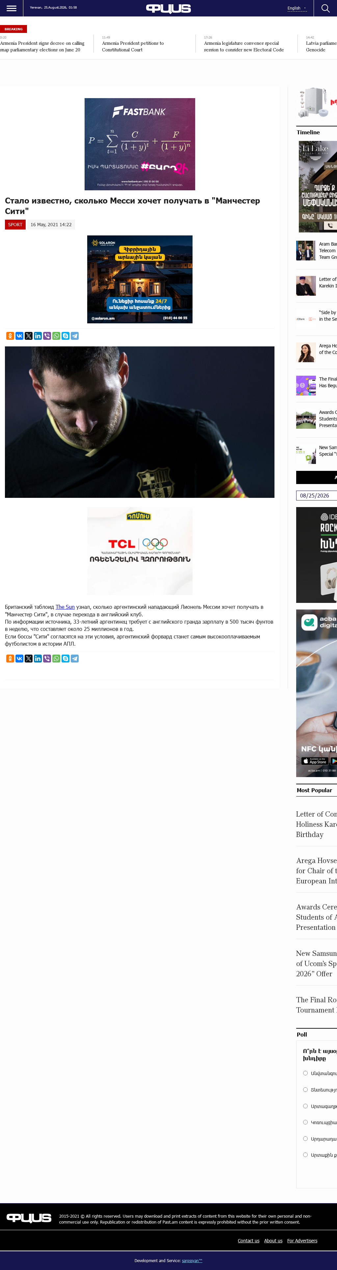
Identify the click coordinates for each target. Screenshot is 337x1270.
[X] (29, 336)
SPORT (15, 224)
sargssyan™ (192, 1260)
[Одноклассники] (10, 336)
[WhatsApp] (56, 336)
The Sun (65, 607)
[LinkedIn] (38, 336)
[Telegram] (75, 336)
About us (273, 1240)
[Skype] (65, 336)
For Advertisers (302, 1240)
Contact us (248, 1240)
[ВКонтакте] (19, 336)
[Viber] (47, 336)
